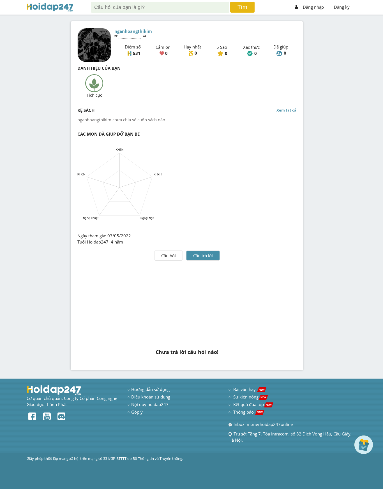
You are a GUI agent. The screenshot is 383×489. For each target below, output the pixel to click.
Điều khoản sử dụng (150, 397)
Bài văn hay (248, 389)
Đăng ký (342, 7)
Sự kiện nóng (249, 397)
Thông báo (248, 412)
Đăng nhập (313, 7)
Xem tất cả (286, 110)
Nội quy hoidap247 (150, 404)
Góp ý (137, 412)
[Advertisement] (187, 302)
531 (136, 53)
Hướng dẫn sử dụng (150, 389)
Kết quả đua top (252, 404)
